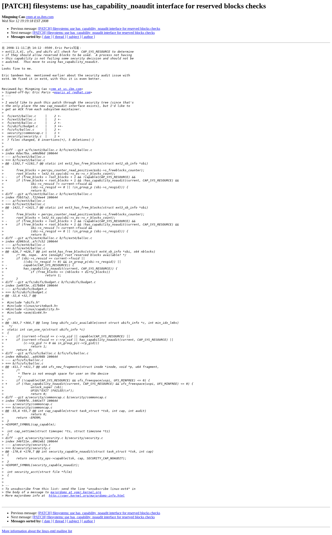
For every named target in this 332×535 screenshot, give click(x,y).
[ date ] (47, 37)
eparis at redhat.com (72, 92)
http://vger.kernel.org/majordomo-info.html (87, 495)
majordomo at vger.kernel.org (76, 492)
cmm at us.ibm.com (40, 17)
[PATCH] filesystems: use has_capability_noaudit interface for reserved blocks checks (99, 29)
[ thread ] (59, 37)
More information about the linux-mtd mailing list (37, 531)
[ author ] (88, 37)
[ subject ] (74, 37)
